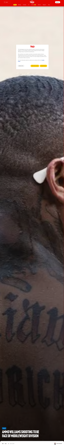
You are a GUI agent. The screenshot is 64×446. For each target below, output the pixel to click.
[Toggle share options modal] (8, 443)
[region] (32, 57)
